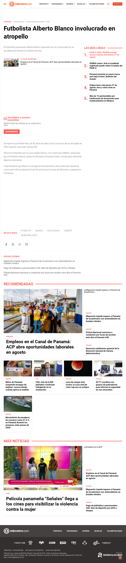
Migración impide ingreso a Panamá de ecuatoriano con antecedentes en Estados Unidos (39, 262)
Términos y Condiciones (13, 550)
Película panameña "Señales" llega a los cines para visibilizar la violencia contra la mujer (42, 504)
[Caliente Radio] (84, 545)
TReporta (43, 4)
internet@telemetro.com (16, 557)
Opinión (69, 4)
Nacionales (19, 22)
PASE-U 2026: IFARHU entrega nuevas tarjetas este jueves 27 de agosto (104, 54)
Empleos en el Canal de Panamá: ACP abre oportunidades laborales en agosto (51, 63)
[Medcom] (106, 545)
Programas (57, 4)
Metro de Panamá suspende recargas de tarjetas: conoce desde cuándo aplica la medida (17, 386)
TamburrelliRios (29, 235)
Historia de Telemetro (34, 550)
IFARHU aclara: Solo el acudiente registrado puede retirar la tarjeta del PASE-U (106, 65)
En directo (117, 4)
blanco (39, 231)
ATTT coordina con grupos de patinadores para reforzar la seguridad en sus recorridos (108, 386)
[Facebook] (6, 244)
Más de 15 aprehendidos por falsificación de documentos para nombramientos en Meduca (104, 98)
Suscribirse (12, 131)
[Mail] (26, 244)
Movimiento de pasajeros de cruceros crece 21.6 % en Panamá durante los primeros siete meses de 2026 (18, 422)
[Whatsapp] (19, 244)
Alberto (68, 231)
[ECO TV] (63, 545)
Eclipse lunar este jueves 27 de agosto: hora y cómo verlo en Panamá (103, 87)
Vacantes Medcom (52, 550)
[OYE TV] (41, 545)
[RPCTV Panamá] (30, 545)
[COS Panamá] (52, 545)
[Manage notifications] (120, 558)
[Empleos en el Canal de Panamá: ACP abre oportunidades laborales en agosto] (11, 66)
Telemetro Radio (96, 4)
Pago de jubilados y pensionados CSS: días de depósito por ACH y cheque (39, 268)
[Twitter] (13, 244)
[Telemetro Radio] (95, 545)
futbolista (26, 231)
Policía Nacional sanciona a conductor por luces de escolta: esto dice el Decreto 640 (42, 273)
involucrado (53, 231)
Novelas (81, 4)
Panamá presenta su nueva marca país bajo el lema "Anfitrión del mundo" (105, 76)
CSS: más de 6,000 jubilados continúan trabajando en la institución (45, 386)
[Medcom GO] (19, 545)
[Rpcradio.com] (73, 545)
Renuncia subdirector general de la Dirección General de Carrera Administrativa (102, 351)
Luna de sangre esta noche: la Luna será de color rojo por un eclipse (77, 384)
